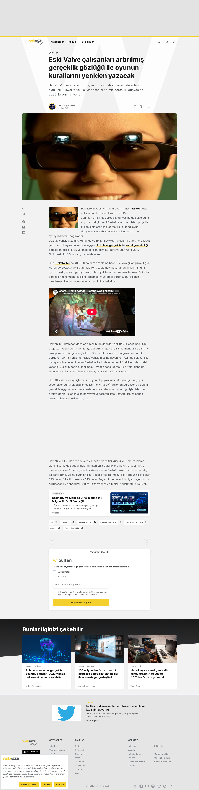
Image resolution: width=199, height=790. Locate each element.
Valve (135, 208)
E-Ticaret (79, 750)
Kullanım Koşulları (162, 761)
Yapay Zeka (80, 765)
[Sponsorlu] (129, 503)
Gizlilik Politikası (162, 758)
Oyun (51, 53)
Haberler (53, 746)
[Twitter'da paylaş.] (23, 227)
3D (51, 522)
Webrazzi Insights (34, 666)
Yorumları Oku (99, 552)
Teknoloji (66, 522)
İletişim (131, 765)
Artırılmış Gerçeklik (108, 522)
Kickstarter (62, 263)
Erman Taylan (91, 720)
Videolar (53, 754)
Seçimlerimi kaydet (81, 602)
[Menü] (23, 42)
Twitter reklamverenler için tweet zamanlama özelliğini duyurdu (115, 707)
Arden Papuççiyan (34, 686)
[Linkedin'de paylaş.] (23, 232)
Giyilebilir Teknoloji (134, 522)
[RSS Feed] (170, 785)
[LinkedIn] (140, 785)
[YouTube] (146, 785)
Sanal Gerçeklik (72, 528)
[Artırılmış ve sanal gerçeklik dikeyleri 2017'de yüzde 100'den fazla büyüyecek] (152, 649)
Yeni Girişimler (85, 522)
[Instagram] (152, 785)
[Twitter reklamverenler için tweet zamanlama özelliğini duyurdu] (66, 713)
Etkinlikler (88, 41)
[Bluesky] (158, 785)
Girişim (78, 754)
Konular (72, 41)
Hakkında (132, 746)
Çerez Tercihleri (161, 754)
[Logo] (35, 41)
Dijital (78, 746)
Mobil (77, 758)
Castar (53, 528)
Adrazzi (55, 513)
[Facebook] (164, 785)
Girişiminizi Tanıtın (136, 761)
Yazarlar (131, 750)
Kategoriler (57, 41)
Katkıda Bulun (134, 754)
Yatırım (78, 769)
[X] (134, 785)
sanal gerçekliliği (137, 245)
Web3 (78, 773)
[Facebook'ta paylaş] (23, 221)
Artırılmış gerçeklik (108, 245)
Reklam (131, 758)
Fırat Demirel (136, 686)
